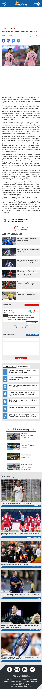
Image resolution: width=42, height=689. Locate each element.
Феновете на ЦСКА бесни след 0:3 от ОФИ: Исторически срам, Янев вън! (23, 371)
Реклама (12, 681)
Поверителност (20, 681)
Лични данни (27, 686)
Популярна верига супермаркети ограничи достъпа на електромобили (27, 466)
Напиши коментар (24, 228)
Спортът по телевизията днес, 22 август (14, 564)
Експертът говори (34, 629)
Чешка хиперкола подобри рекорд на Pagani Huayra (26, 455)
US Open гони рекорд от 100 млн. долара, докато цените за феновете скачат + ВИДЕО (20, 657)
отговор (33, 322)
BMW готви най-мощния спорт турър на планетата (27, 435)
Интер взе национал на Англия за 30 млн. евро (25, 283)
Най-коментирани (23, 366)
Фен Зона (37, 598)
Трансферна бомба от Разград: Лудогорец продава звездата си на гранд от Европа (23, 415)
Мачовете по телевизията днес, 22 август (26, 239)
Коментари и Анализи (33, 537)
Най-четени (9, 366)
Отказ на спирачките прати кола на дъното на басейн (27, 445)
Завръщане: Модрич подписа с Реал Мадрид (16, 503)
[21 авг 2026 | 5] (21, 491)
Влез (29, 334)
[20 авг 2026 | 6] (21, 613)
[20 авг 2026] (21, 520)
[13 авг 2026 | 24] (21, 581)
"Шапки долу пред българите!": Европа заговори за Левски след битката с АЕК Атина (22, 394)
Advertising (14, 686)
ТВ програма (36, 567)
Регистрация (34, 334)
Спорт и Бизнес (35, 661)
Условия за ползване (31, 681)
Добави (21, 358)
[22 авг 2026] (21, 552)
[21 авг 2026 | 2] (21, 644)
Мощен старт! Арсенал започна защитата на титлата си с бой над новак (28, 273)
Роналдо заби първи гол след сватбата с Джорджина (28, 294)
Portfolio (20, 686)
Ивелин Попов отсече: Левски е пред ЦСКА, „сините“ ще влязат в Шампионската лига (20, 626)
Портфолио (21, 683)
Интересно (37, 506)
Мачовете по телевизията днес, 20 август (22, 407)
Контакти (6, 681)
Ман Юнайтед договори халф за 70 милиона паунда (27, 261)
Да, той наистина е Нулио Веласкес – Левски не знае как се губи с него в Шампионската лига (20, 595)
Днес (36, 4)
